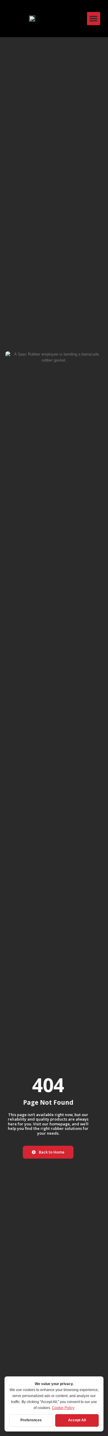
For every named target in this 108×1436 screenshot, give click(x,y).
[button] (93, 18)
